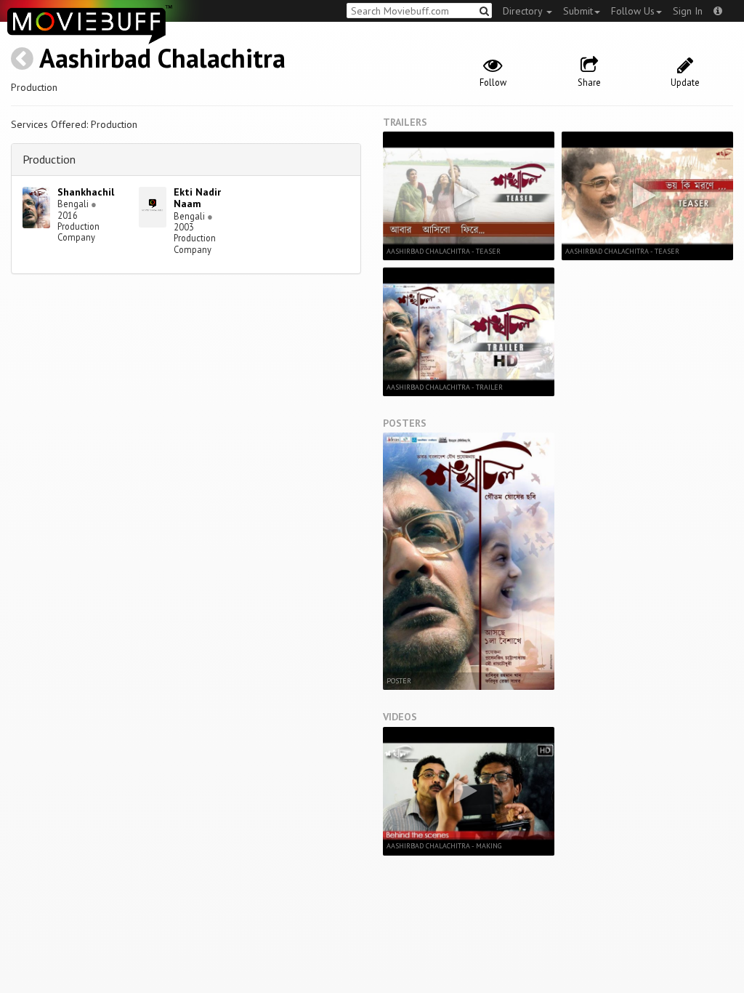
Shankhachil (85, 191)
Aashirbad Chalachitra (162, 58)
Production (49, 159)
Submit (578, 10)
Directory (524, 10)
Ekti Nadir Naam (197, 198)
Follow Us (633, 10)
